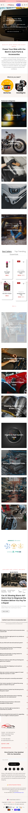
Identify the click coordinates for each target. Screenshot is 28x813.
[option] (7, 280)
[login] (22, 5)
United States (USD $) (14, 799)
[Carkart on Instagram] (18, 769)
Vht (7, 270)
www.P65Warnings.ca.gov (19, 792)
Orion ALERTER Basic (21, 272)
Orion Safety (21, 270)
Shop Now (14, 331)
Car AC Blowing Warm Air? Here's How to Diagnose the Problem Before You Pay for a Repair (13, 599)
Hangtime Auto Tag (21, 294)
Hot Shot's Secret (7, 293)
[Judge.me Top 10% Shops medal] (20, 546)
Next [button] (26, 86)
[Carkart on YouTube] (22, 769)
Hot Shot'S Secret (7, 291)
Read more (5, 611)
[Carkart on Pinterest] (14, 769)
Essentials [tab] (14, 254)
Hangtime (21, 291)
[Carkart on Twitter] (10, 769)
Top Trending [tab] (20, 251)
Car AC (9, 591)
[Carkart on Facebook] (6, 769)
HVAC (9, 592)
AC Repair (3, 590)
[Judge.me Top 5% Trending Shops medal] (14, 546)
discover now (14, 234)
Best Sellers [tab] (7, 251)
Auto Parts (3, 591)
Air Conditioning (11, 590)
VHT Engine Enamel (7, 272)
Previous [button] (1, 86)
